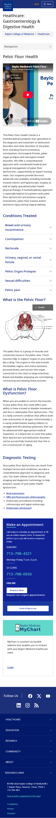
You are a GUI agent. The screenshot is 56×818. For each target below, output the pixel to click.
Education (12, 730)
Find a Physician (28, 608)
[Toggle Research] (51, 741)
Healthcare (43, 34)
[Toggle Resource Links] (51, 773)
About (9, 762)
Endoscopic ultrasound (18, 508)
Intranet (11, 813)
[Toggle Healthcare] (51, 719)
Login (10, 667)
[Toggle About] (51, 762)
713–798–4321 (19, 553)
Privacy (10, 808)
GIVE (36, 4)
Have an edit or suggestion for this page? (24, 796)
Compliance (12, 804)
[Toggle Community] (51, 751)
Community (13, 751)
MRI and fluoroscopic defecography (25, 497)
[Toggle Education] (51, 730)
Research (11, 740)
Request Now (17, 590)
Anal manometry (15, 493)
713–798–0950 (19, 574)
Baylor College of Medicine (19, 34)
